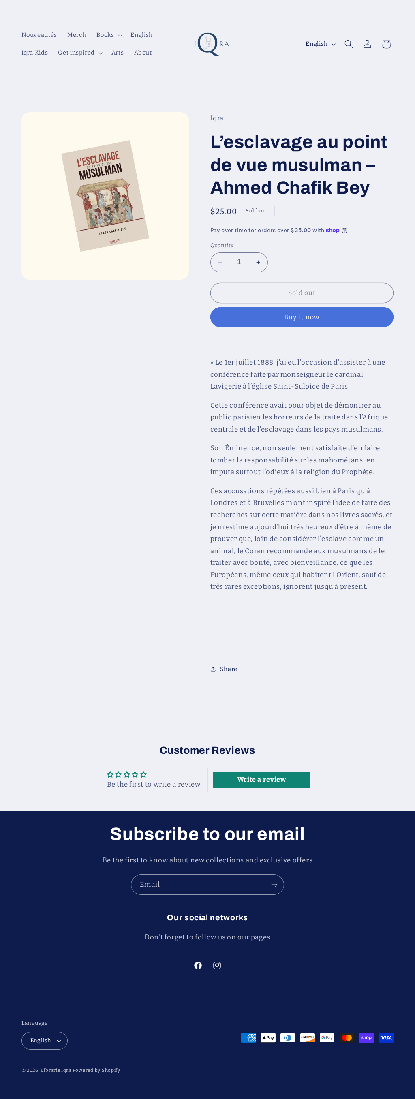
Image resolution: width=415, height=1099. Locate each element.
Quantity (222, 245)
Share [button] (228, 669)
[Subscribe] (274, 884)
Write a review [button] (261, 779)
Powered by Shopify (96, 1070)
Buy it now (302, 317)
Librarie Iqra (56, 1070)
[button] (109, 35)
